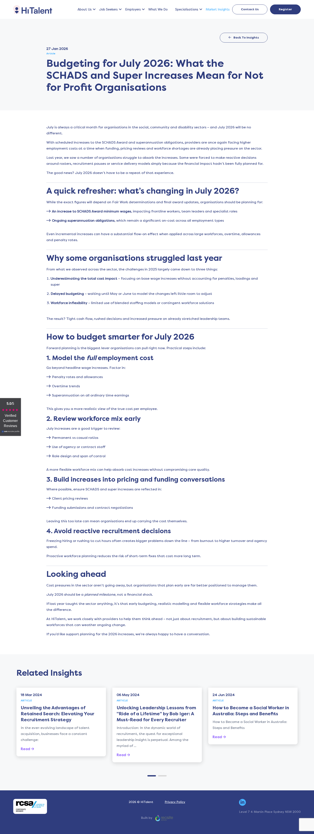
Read (26, 749)
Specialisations (186, 9)
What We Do (158, 9)
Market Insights (218, 9)
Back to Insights (246, 37)
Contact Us (250, 9)
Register (285, 9)
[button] (94, 9)
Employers (133, 9)
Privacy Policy (175, 802)
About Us (85, 9)
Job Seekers (108, 9)
